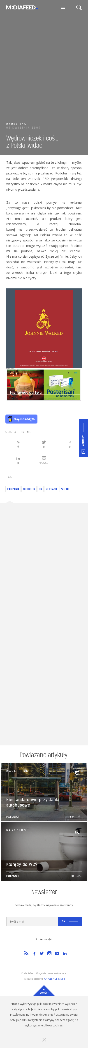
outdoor (29, 489)
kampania (13, 489)
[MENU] (64, 7)
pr (40, 489)
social (65, 489)
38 (73, 876)
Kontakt (83, 441)
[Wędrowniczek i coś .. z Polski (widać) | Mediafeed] (22, 7)
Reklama (51, 489)
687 (72, 816)
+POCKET (44, 462)
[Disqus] (44, 565)
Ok (63, 921)
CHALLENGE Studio (54, 978)
